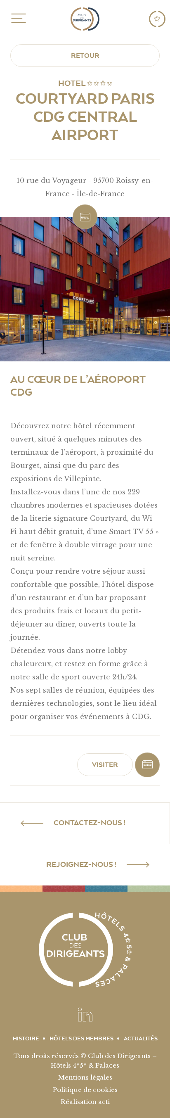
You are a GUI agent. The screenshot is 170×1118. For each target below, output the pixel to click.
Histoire (26, 1038)
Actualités (141, 1038)
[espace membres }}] (157, 18)
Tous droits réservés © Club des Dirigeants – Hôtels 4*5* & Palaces (85, 1060)
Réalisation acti (85, 1102)
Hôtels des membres (81, 1038)
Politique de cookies (85, 1090)
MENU (17, 18)
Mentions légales (85, 1077)
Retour (85, 55)
